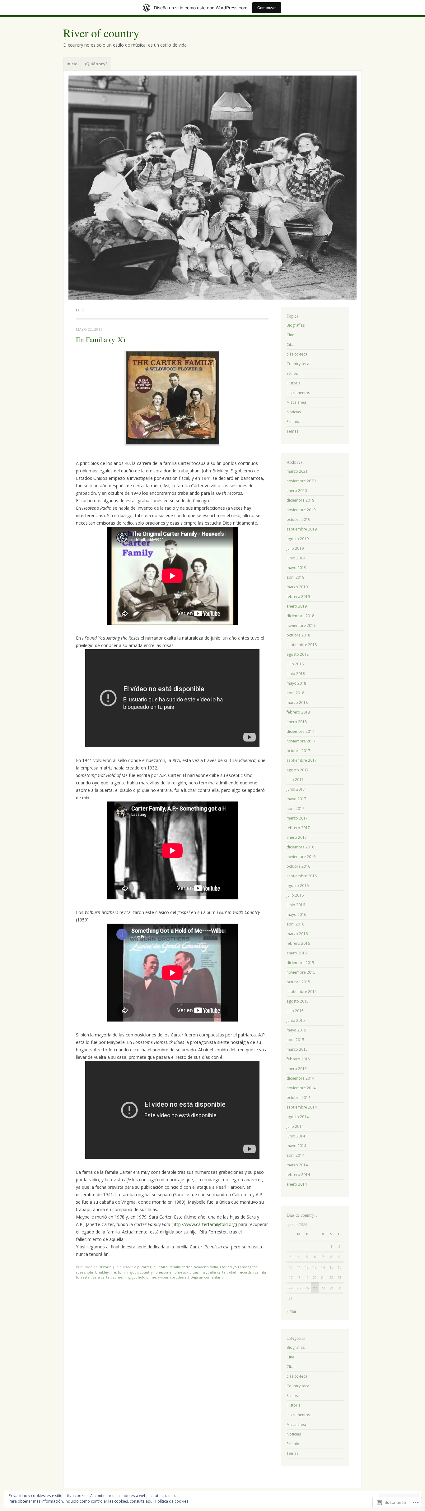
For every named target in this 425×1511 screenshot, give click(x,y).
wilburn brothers (172, 1277)
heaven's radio (206, 1267)
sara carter (102, 1277)
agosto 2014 (298, 1116)
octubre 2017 (298, 750)
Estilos (292, 373)
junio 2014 (296, 1136)
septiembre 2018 (302, 644)
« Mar (292, 1311)
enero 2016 (297, 953)
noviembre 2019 (301, 509)
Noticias (294, 412)
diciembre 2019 (300, 500)
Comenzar (266, 7)
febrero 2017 (298, 827)
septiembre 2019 (302, 529)
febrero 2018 (298, 712)
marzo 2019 (297, 587)
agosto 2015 (298, 1001)
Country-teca (298, 363)
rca (256, 1272)
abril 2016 (295, 924)
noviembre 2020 (301, 481)
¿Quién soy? (96, 64)
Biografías (296, 325)
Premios (294, 421)
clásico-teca (297, 354)
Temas (292, 431)
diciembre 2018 (300, 615)
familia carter (181, 1267)
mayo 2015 (296, 1030)
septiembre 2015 (302, 991)
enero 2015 (297, 1068)
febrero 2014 (298, 1174)
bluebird (160, 1267)
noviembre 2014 (301, 1088)
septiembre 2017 (302, 760)
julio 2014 (295, 1126)
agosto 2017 (298, 770)
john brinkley (98, 1272)
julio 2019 (295, 548)
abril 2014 (295, 1155)
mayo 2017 (296, 798)
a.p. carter (143, 1267)
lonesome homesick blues (176, 1272)
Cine (290, 335)
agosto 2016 (298, 885)
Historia (105, 1267)
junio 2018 (296, 673)
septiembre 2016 (302, 876)
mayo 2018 (296, 683)
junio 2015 (296, 1020)
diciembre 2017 (300, 731)
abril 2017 (295, 808)
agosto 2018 (298, 654)
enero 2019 (297, 606)
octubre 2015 (298, 982)
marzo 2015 (297, 1049)
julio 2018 (295, 664)
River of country (101, 32)
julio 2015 (295, 1010)
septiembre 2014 (302, 1107)
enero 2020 (297, 490)
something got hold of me (134, 1277)
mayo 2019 (296, 567)
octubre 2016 (298, 866)
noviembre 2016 (301, 856)
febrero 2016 (298, 943)
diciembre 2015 (300, 962)
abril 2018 (295, 693)
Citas (291, 344)
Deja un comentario (207, 1277)
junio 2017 (296, 789)
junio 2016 (296, 904)
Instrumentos (298, 392)
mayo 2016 (296, 914)
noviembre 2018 (301, 625)
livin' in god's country (135, 1272)
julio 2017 (295, 779)
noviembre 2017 (301, 741)
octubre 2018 (298, 635)
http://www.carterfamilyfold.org (204, 1224)
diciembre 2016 (300, 847)
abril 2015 (295, 1039)
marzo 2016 (297, 933)
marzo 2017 (297, 818)
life (113, 1272)
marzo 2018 (297, 702)
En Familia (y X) (100, 339)
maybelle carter (213, 1272)
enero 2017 (297, 837)
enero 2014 (297, 1184)
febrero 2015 (298, 1059)
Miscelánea (296, 402)
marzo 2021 (297, 471)
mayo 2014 (296, 1145)
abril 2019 (295, 577)
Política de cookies (171, 1501)
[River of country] (212, 188)
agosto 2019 (298, 538)
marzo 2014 (297, 1165)
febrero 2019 (298, 596)
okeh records (240, 1272)
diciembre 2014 (300, 1078)
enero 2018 (297, 721)
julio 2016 (295, 895)
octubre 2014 (298, 1097)
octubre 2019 (298, 519)
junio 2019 (296, 558)
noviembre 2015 (301, 972)
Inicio (72, 64)
